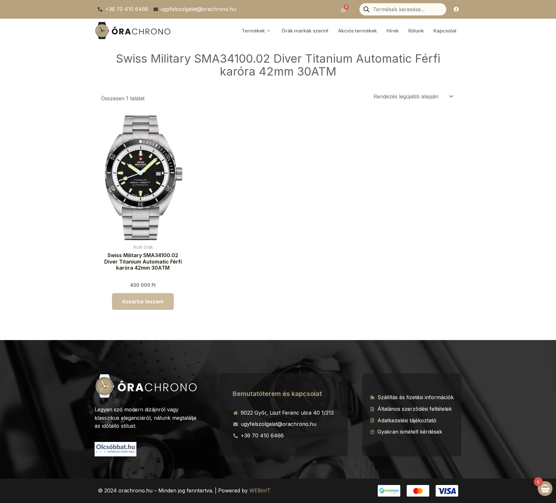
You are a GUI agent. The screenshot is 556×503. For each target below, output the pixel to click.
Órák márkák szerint (305, 31)
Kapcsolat (445, 31)
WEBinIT (260, 490)
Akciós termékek (357, 31)
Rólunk (416, 31)
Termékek (253, 31)
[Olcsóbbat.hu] (115, 448)
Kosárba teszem (142, 301)
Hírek (392, 31)
